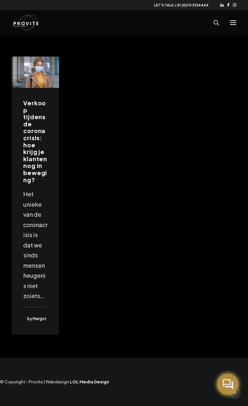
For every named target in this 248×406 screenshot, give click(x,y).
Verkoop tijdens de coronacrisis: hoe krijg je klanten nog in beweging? (35, 141)
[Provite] (26, 22)
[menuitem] (222, 5)
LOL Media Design (89, 381)
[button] (222, 5)
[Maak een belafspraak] (227, 384)
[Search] (213, 23)
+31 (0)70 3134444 (191, 5)
